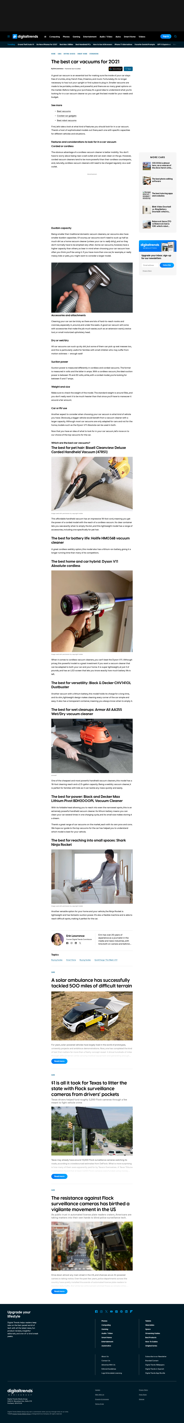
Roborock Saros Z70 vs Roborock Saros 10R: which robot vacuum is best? (161, 225)
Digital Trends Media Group (21, 1414)
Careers (97, 1390)
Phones (104, 1321)
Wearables (149, 1325)
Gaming (105, 1329)
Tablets (148, 1321)
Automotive (106, 1346)
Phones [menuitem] (66, 36)
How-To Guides (151, 1342)
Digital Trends (21, 40)
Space (148, 1329)
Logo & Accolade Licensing (112, 1373)
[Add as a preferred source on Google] (116, 69)
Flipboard (131, 1311)
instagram (72, 943)
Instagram (101, 1311)
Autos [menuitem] (118, 36)
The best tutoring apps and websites (162, 194)
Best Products (150, 1337)
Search (175, 36)
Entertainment (107, 1342)
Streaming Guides (152, 1333)
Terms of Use (99, 1404)
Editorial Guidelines (109, 1369)
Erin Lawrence (58, 69)
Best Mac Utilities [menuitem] (66, 44)
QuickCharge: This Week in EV (106, 960)
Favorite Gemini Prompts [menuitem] (145, 44)
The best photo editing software (162, 180)
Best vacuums (64, 111)
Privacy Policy (147, 271)
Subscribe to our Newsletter (155, 1356)
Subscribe (167, 265)
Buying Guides (56, 960)
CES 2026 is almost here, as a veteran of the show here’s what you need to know (162, 167)
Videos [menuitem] (142, 36)
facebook (67, 943)
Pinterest (121, 1311)
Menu (9, 36)
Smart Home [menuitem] (130, 36)
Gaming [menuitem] (76, 36)
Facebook (96, 1311)
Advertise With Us (108, 1365)
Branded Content (151, 1360)
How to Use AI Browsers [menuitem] (102, 44)
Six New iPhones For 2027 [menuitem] (46, 44)
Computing (106, 1325)
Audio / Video (107, 1333)
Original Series (151, 1346)
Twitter (106, 1311)
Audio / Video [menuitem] (106, 36)
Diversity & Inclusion (102, 1399)
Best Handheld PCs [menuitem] (83, 44)
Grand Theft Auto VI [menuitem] (26, 44)
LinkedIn (126, 1311)
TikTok (116, 1311)
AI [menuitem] (45, 36)
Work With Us (99, 1395)
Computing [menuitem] (54, 36)
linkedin (76, 943)
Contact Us (106, 1360)
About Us (105, 1356)
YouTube (111, 1311)
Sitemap (141, 1399)
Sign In (166, 36)
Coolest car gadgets (66, 115)
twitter (80, 943)
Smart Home (71, 960)
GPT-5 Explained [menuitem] (164, 44)
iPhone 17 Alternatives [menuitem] (123, 44)
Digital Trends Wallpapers (154, 1365)
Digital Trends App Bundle (155, 1373)
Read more (59, 1061)
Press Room (143, 1395)
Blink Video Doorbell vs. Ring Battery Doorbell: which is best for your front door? (161, 211)
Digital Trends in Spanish (154, 1369)
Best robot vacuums (66, 120)
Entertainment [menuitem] (90, 36)
